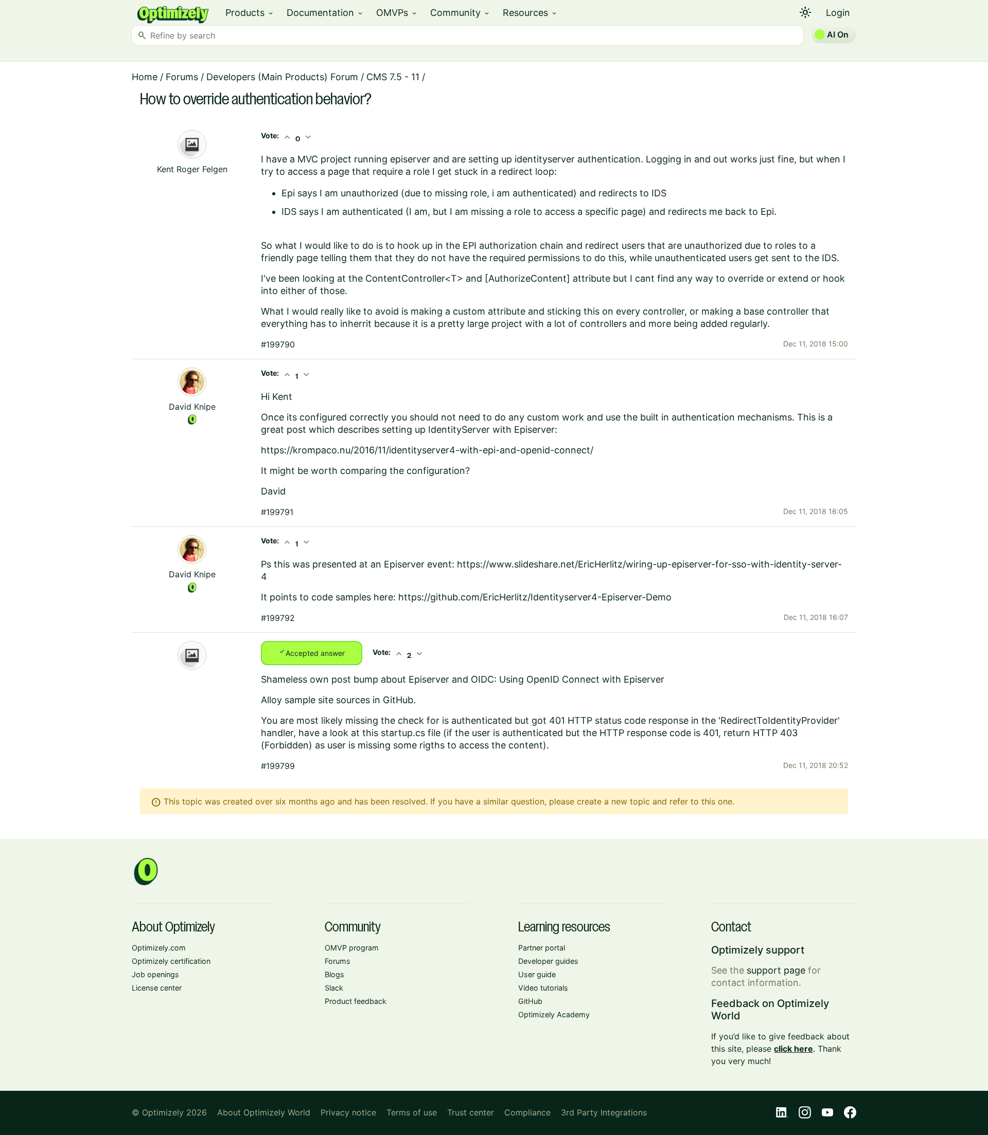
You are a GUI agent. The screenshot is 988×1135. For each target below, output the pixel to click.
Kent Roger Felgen (192, 169)
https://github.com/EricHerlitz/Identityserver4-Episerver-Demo (535, 597)
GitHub (530, 1001)
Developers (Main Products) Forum (282, 76)
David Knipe (192, 406)
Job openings (155, 974)
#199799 (278, 766)
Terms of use (411, 1112)
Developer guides (548, 961)
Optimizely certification (171, 961)
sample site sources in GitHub (349, 699)
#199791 (277, 512)
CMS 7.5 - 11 (392, 76)
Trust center (470, 1112)
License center (157, 987)
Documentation (325, 12)
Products (249, 12)
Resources (530, 12)
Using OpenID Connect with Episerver (581, 679)
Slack (334, 987)
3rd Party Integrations (604, 1112)
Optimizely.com (159, 947)
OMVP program (352, 947)
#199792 (278, 618)
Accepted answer (311, 652)
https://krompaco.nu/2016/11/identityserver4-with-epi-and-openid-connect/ (427, 450)
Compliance (527, 1112)
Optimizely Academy (554, 1014)
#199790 (278, 344)
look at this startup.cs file (385, 732)
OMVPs (397, 12)
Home (144, 76)
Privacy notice (348, 1112)
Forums (182, 76)
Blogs (334, 974)
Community (460, 12)
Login (838, 12)
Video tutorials (543, 987)
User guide (537, 974)
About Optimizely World (263, 1112)
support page (776, 970)
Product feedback (355, 1001)
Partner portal (541, 947)
